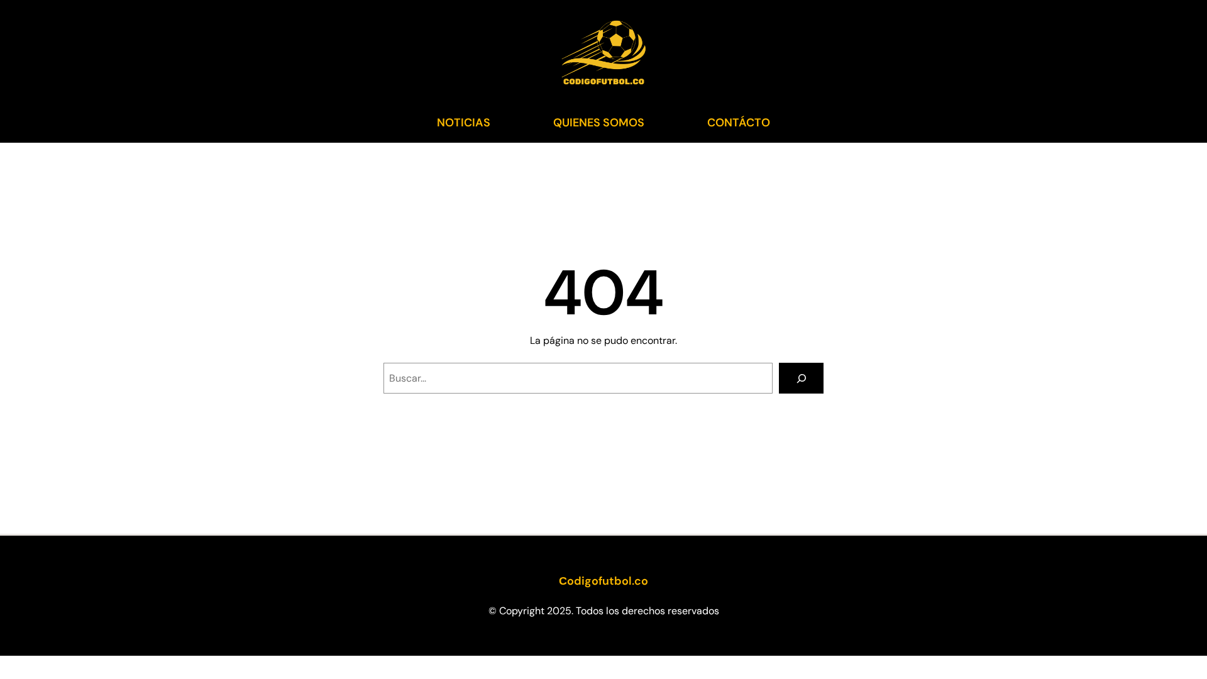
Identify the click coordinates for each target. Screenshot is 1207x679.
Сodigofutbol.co (603, 580)
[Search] (801, 378)
